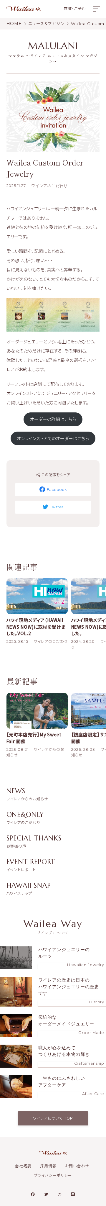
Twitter (56, 507)
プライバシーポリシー (53, 1175)
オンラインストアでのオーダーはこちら (53, 438)
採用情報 (48, 1166)
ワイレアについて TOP (53, 1118)
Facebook (57, 489)
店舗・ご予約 (75, 8)
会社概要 (23, 1166)
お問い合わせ (77, 1166)
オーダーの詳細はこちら (53, 419)
